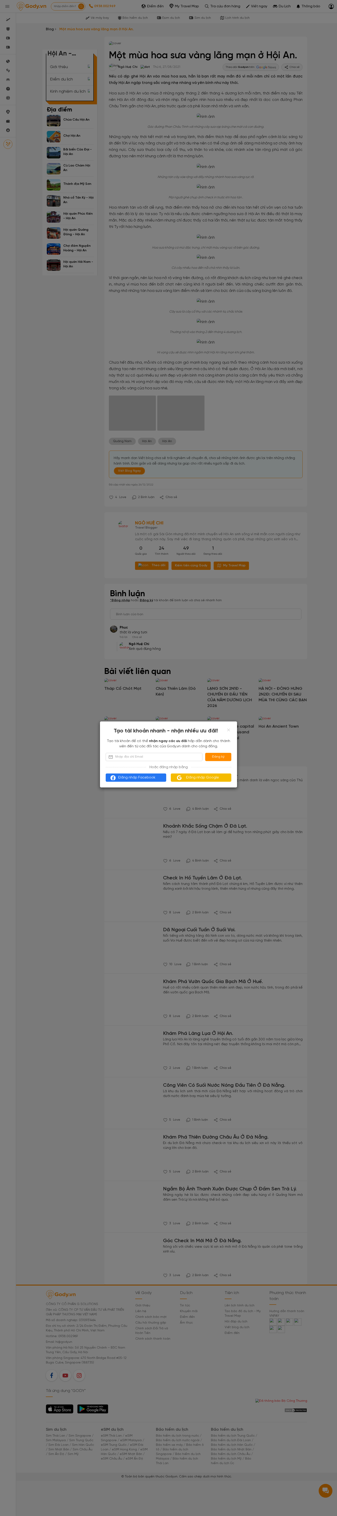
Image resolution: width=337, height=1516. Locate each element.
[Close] (228, 730)
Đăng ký (218, 757)
